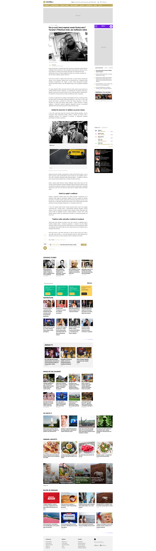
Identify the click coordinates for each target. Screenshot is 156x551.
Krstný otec (57, 239)
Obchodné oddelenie (81, 544)
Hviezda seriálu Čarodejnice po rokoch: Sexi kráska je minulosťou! (106, 152)
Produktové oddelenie (81, 543)
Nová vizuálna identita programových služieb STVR (83, 361)
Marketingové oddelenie (82, 547)
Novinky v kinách (64, 5)
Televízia (82, 5)
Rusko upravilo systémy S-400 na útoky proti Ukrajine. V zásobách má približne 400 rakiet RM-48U (51, 430)
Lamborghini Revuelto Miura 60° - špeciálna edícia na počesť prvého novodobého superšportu (87, 403)
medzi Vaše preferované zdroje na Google (64, 244)
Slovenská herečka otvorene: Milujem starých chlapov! (104, 71)
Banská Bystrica (58, 390)
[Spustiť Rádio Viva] (103, 25)
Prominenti (46, 365)
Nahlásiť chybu (51, 249)
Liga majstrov (58, 407)
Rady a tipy (80, 457)
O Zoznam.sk (48, 539)
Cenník (63, 546)
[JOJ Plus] (96, 143)
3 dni (105, 68)
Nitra (44, 390)
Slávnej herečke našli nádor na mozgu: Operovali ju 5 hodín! (104, 74)
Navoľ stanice (96, 146)
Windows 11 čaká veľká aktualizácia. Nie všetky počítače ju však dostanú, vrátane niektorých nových (69, 430)
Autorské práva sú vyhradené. (99, 542)
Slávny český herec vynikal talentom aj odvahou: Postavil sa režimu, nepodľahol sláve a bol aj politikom (48, 272)
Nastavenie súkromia (49, 544)
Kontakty (80, 539)
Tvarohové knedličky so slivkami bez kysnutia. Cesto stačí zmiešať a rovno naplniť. (69, 456)
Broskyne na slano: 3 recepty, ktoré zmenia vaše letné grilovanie (104, 455)
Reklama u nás (64, 541)
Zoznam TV (49, 345)
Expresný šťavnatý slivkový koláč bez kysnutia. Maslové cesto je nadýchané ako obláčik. (51, 456)
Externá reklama (64, 543)
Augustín (86, 2)
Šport (95, 5)
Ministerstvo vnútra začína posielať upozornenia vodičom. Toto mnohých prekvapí (74, 403)
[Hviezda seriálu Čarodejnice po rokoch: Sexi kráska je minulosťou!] (97, 152)
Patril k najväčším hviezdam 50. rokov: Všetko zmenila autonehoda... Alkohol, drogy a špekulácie (61, 272)
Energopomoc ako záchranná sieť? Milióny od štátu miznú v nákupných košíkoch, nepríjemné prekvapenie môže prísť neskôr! (74, 386)
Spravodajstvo (80, 541)
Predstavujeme (84, 407)
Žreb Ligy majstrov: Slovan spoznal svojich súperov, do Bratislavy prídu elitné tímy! (61, 403)
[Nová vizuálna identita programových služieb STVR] (84, 352)
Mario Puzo (62, 239)
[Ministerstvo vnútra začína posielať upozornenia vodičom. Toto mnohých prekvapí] (74, 396)
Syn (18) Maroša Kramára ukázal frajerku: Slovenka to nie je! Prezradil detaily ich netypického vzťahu (52, 362)
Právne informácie (49, 541)
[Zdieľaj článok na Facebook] (45, 239)
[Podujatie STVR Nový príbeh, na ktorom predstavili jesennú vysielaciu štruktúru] (68, 352)
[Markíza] (96, 130)
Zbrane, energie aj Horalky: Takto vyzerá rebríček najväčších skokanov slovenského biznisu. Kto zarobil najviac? (86, 386)
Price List (63, 547)
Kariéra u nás (48, 546)
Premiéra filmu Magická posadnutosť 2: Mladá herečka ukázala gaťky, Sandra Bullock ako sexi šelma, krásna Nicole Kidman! (104, 79)
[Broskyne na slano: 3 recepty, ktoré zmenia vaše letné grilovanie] (104, 448)
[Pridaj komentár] (45, 235)
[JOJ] (96, 133)
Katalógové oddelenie (81, 546)
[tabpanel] (103, 79)
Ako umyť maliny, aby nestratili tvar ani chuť (86, 455)
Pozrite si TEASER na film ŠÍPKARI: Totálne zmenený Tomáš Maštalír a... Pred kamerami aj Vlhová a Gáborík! (106, 164)
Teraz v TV (97, 127)
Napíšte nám (48, 547)
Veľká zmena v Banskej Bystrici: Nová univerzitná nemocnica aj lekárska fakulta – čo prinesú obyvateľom (61, 386)
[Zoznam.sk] (97, 545)
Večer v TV (105, 127)
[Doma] (96, 140)
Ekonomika (70, 407)
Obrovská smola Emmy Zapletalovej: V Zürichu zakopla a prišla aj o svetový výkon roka (48, 403)
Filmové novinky (55, 5)
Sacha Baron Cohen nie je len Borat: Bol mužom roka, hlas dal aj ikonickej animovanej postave (87, 271)
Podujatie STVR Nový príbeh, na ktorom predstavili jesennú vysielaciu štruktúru (66, 362)
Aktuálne (46, 5)
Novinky (56, 25)
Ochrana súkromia (49, 543)
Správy (62, 365)
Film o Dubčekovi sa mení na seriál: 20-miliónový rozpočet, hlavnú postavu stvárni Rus (74, 271)
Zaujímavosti (89, 5)
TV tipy (100, 5)
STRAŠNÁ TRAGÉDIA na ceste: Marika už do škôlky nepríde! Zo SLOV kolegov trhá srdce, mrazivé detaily (48, 386)
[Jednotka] (96, 137)
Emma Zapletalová (46, 407)
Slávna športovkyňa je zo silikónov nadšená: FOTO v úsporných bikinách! (104, 88)
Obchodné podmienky (65, 544)
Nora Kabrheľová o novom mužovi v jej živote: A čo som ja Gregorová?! (104, 84)
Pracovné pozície (48, 283)
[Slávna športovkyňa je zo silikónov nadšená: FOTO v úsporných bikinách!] (97, 158)
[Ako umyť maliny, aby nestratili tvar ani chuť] (87, 448)
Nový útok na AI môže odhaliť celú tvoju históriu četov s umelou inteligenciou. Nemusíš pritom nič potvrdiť (103, 430)
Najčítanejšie (99, 68)
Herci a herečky (74, 5)
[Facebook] (95, 539)
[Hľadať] (111, 5)
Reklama (63, 539)
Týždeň (110, 68)
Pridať (84, 244)
